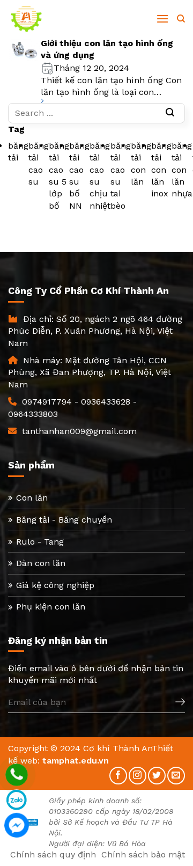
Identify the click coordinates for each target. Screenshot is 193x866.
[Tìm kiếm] (181, 19)
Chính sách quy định (53, 854)
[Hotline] (16, 775)
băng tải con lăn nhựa (182, 170)
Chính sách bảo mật (143, 854)
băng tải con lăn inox (161, 170)
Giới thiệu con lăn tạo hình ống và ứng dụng (107, 49)
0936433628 (105, 402)
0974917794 (47, 402)
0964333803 (33, 414)
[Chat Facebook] (16, 825)
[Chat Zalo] (16, 800)
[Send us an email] (176, 775)
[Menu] (162, 18)
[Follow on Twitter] (157, 775)
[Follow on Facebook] (118, 775)
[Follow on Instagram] (137, 775)
